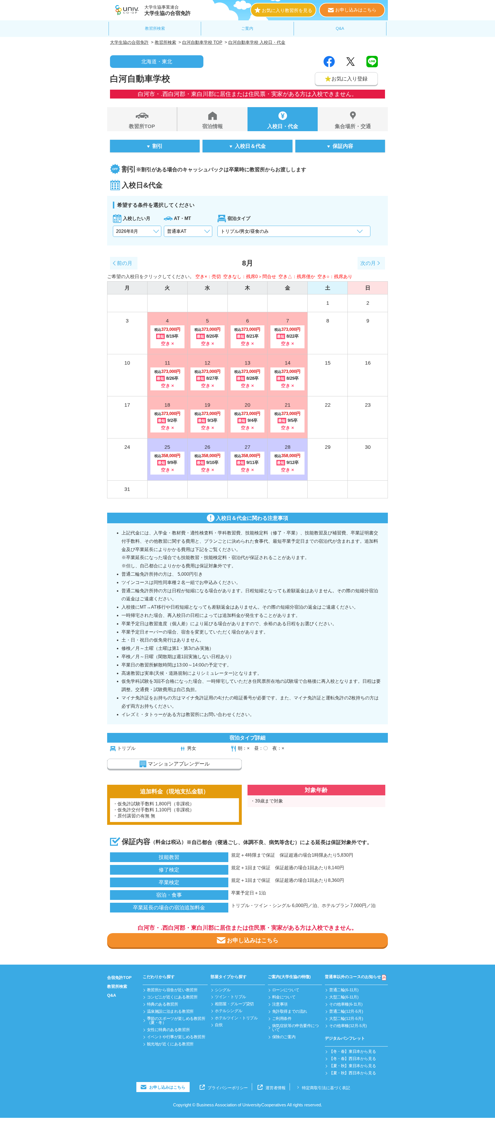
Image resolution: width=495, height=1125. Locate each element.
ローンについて (285, 990)
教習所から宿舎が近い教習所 (172, 990)
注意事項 (280, 1004)
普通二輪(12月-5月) (346, 1011)
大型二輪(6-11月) (343, 997)
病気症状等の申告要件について (295, 1027)
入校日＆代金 (250, 146)
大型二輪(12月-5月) (346, 1018)
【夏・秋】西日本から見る (352, 1073)
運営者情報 (276, 1087)
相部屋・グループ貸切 (234, 1004)
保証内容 (343, 146)
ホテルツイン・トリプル (236, 1018)
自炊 (219, 1024)
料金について (283, 997)
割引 (157, 146)
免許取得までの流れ (289, 1011)
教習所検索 (155, 28)
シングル (222, 990)
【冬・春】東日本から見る (352, 1051)
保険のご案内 (283, 1036)
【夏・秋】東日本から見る (352, 1065)
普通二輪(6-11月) (343, 990)
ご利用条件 (282, 1018)
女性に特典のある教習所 (168, 1029)
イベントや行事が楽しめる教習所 (176, 1036)
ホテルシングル (228, 1010)
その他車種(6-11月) (345, 1004)
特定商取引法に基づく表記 (326, 1087)
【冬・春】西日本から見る (352, 1058)
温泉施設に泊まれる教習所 (170, 1011)
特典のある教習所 (162, 1004)
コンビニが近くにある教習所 (172, 997)
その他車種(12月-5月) (348, 1025)
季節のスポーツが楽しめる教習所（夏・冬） (176, 1020)
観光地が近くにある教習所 (170, 1044)
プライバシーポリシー (228, 1087)
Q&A (340, 28)
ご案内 (247, 28)
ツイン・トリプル (230, 996)
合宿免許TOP (119, 977)
